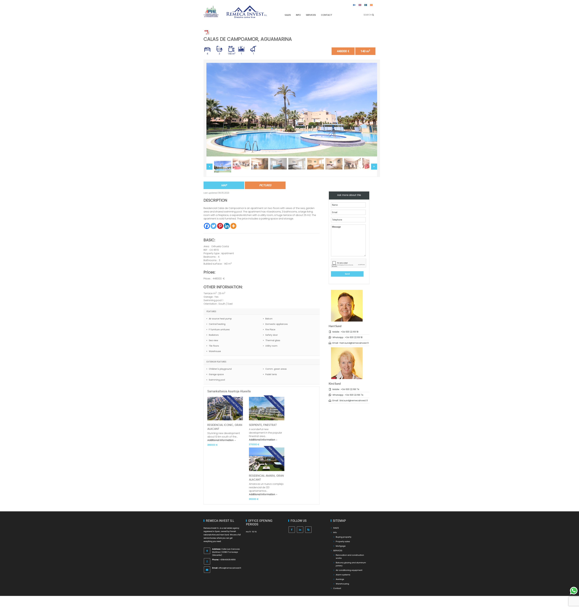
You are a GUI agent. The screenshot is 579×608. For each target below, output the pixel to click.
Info (298, 14)
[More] (233, 226)
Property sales (343, 541)
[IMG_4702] (291, 110)
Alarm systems (343, 574)
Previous (211, 109)
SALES (288, 14)
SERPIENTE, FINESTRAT (263, 425)
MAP (224, 185)
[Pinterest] (220, 226)
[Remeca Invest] (246, 16)
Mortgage (341, 546)
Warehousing (342, 583)
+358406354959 (227, 559)
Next (371, 109)
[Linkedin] (227, 226)
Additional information (220, 440)
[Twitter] (213, 226)
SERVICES (311, 14)
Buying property (343, 537)
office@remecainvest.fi (229, 567)
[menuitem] (354, 5)
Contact (326, 14)
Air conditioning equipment (349, 570)
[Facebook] (207, 226)
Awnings (340, 579)
